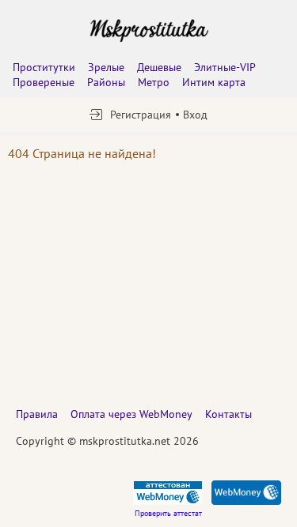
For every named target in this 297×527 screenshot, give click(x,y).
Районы (106, 82)
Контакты (228, 414)
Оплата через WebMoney (131, 414)
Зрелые (106, 67)
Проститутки (44, 67)
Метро (153, 82)
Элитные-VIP (225, 67)
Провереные (43, 82)
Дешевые (159, 67)
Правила (37, 414)
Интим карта (214, 82)
